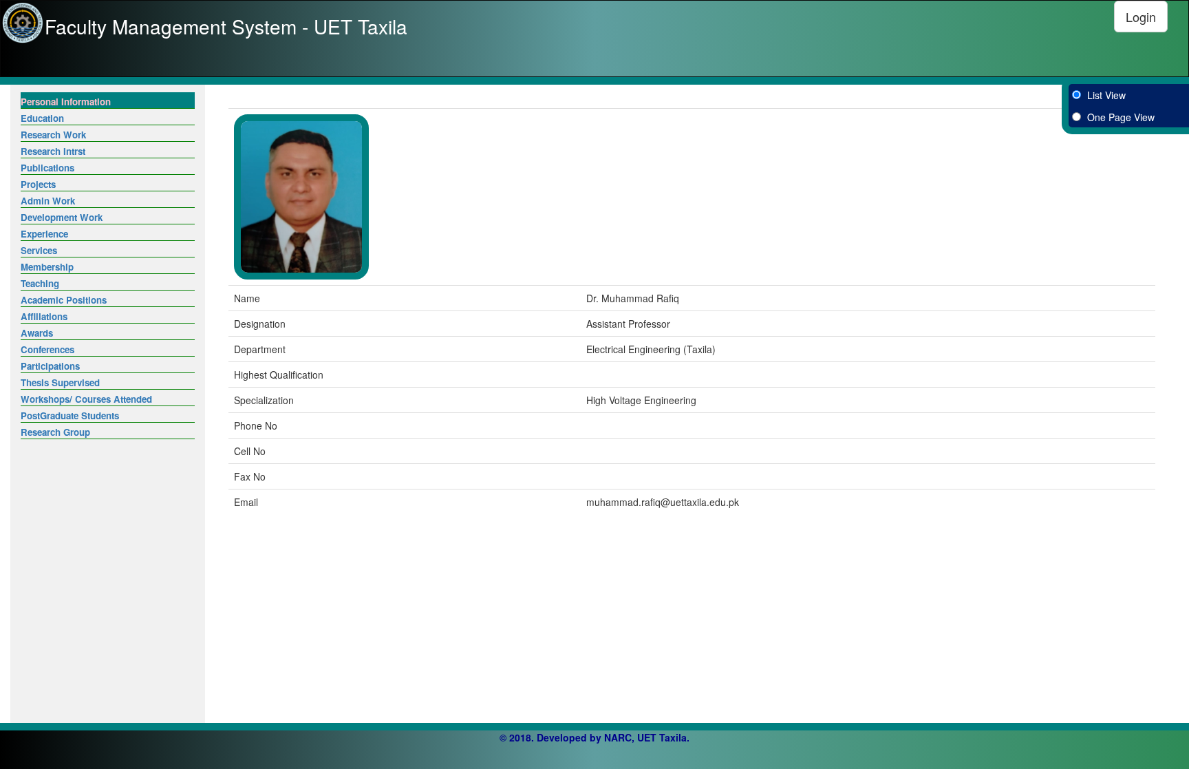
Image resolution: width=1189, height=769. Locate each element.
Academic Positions (64, 299)
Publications (47, 167)
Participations (50, 365)
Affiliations (44, 316)
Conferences (47, 349)
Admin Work (48, 200)
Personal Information (66, 101)
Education (42, 118)
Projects (38, 184)
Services (39, 250)
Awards (37, 332)
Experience (44, 233)
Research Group (55, 432)
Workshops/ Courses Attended (86, 398)
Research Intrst (53, 151)
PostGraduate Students (70, 415)
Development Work (62, 217)
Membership (47, 266)
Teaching (40, 283)
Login (1141, 16)
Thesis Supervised (60, 382)
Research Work (53, 134)
